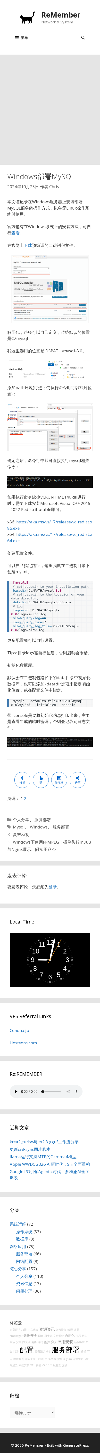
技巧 (78, 1336)
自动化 (70, 1336)
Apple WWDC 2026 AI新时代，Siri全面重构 (50, 1164)
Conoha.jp (19, 1030)
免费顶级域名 (43, 1351)
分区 (87, 1359)
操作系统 (24, 1231)
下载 (28, 245)
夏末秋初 (21, 834)
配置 (27, 1350)
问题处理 (24, 1291)
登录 (53, 887)
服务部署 (42, 819)
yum (69, 1359)
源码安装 (30, 1359)
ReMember (60, 15)
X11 (32, 1365)
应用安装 (65, 1341)
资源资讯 (47, 1329)
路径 (83, 1351)
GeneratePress (76, 1445)
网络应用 (18, 1246)
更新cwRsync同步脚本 (30, 1149)
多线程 (52, 1359)
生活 (12, 1342)
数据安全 (30, 1335)
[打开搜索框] (83, 37)
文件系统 (58, 1336)
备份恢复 (61, 1329)
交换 (64, 1365)
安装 (38, 1365)
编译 (70, 1329)
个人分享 (21, 819)
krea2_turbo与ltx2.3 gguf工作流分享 (44, 1142)
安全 (18, 1342)
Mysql (19, 827)
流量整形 (78, 1359)
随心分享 (18, 1268)
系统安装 (24, 1365)
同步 (16, 1351)
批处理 (61, 1359)
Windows (39, 827)
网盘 (40, 1336)
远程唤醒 (79, 1342)
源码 (40, 1342)
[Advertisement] (50, 107)
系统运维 (18, 1224)
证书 (76, 1329)
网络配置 (24, 1261)
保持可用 (42, 1359)
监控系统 (50, 1342)
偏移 (34, 1342)
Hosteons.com (23, 1043)
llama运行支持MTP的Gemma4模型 (43, 1156)
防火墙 (26, 1342)
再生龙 (48, 1336)
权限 (24, 1329)
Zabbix (47, 1365)
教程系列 (18, 1359)
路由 (84, 1336)
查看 (15, 233)
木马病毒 (33, 1329)
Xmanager (16, 1336)
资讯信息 (24, 1283)
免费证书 (15, 1329)
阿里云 (14, 1365)
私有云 (57, 1365)
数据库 (22, 1239)
